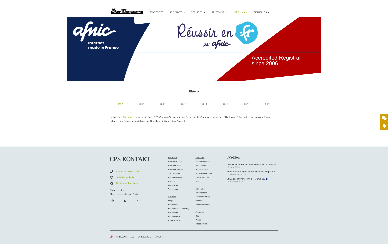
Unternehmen (201, 193)
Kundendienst (174, 216)
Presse (198, 220)
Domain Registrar (175, 169)
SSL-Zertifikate (174, 173)
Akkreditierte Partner (204, 173)
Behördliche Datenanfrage (179, 209)
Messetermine (201, 224)
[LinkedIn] (125, 201)
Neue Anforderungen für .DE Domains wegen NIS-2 (252, 171)
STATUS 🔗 (159, 237)
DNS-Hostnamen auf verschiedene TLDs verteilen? (252, 164)
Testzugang (173, 189)
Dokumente (173, 212)
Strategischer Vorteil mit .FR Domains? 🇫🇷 (248, 179)
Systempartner (201, 166)
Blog (197, 216)
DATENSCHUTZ (144, 237)
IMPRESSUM (121, 237)
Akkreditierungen (203, 162)
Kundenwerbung (202, 177)
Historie (199, 201)
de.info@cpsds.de (125, 177)
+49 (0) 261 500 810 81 (127, 171)
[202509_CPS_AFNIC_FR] (194, 49)
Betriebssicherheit (203, 205)
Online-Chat (173, 185)
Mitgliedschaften (202, 169)
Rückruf (171, 181)
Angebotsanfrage (175, 177)
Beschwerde (173, 205)
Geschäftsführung (203, 197)
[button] (184, 12)
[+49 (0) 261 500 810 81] (113, 171)
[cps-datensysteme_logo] (127, 11)
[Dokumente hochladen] (113, 183)
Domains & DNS (175, 162)
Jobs (197, 181)
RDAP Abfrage (174, 220)
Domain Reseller (175, 166)
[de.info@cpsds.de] (113, 177)
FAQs (170, 201)
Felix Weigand (125, 117)
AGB (132, 237)
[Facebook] (113, 201)
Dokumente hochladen (127, 183)
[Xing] (138, 201)
